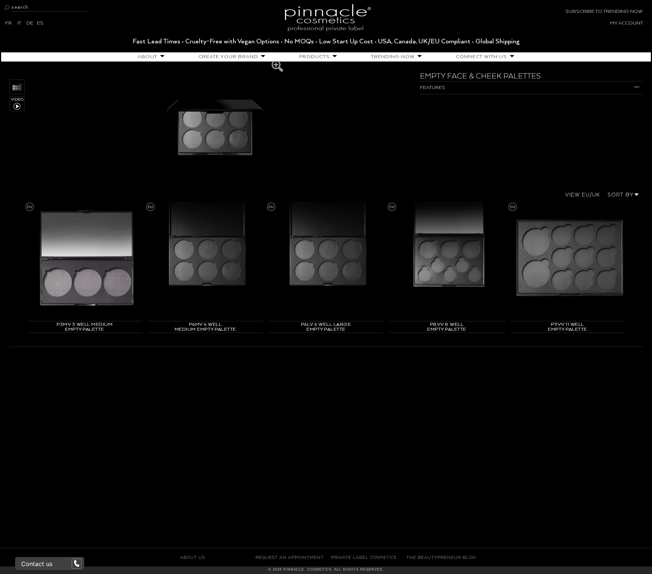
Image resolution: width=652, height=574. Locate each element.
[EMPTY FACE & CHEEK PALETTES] (215, 124)
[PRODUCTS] (333, 57)
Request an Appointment (289, 557)
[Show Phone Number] (77, 564)
